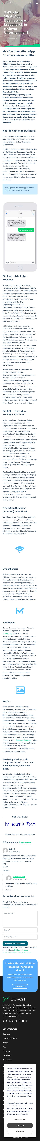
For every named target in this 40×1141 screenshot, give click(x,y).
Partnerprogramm (10, 1038)
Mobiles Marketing (25, 36)
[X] (10, 1021)
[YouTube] (23, 1021)
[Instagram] (19, 1021)
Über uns (6, 1034)
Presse (5, 1043)
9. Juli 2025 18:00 (14, 852)
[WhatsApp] (26, 1021)
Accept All (20, 1125)
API (30, 1008)
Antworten (6, 870)
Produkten (19, 1011)
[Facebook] (3, 1021)
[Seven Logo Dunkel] (7, 3)
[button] (37, 3)
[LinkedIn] (6, 1021)
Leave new (25, 842)
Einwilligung (7, 633)
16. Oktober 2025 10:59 (20, 879)
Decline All (20, 1131)
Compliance (7, 1060)
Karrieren (6, 1051)
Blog (4, 1047)
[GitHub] (16, 1021)
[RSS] (13, 1021)
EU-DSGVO (7, 1056)
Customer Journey (23, 740)
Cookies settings (20, 1119)
